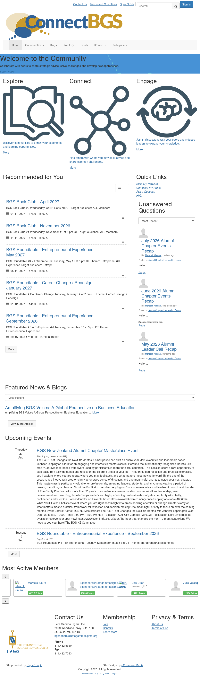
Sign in (186, 4)
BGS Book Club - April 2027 (32, 201)
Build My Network (147, 184)
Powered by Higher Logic (100, 673)
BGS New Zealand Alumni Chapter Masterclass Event (87, 450)
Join (105, 624)
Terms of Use (160, 628)
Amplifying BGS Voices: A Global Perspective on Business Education (70, 407)
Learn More (7, 72)
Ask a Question (145, 191)
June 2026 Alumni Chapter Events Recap (158, 296)
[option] (37, 588)
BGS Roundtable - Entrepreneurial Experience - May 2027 (51, 251)
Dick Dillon (137, 583)
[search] (176, 6)
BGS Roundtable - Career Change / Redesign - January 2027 (50, 284)
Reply (142, 272)
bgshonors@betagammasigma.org (75, 636)
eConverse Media (132, 665)
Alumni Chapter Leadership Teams (164, 260)
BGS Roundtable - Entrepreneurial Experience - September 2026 (51, 318)
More (11, 349)
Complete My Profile (148, 188)
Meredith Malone (153, 255)
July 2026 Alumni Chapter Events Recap (157, 245)
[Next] (5, 601)
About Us (157, 624)
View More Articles (22, 424)
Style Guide (127, 4)
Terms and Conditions (103, 4)
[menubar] (105, 3)
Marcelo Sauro (37, 583)
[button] (34, 45)
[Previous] (5, 576)
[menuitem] (81, 3)
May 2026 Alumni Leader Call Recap (159, 346)
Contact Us (80, 4)
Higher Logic (34, 665)
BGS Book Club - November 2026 (38, 225)
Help (139, 195)
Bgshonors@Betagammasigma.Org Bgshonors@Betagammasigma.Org (102, 585)
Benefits (108, 628)
